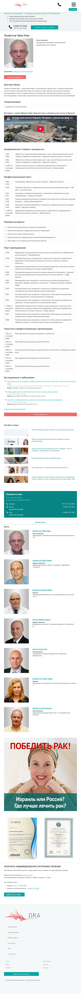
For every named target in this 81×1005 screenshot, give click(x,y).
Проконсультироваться (15, 77)
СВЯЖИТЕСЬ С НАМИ (13, 894)
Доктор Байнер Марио (41, 619)
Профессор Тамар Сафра (42, 679)
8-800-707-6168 (33, 888)
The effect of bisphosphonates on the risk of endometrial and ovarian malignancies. (35, 400)
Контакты (45, 968)
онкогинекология (27, 71)
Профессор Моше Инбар (42, 590)
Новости (45, 964)
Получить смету (40, 522)
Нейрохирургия (13, 938)
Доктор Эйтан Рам (39, 649)
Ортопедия (11, 943)
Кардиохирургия (13, 932)
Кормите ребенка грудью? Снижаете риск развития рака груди (53, 430)
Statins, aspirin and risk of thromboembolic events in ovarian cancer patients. (32, 392)
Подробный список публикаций (14, 409)
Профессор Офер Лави (41, 531)
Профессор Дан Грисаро (42, 708)
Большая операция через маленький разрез (46, 458)
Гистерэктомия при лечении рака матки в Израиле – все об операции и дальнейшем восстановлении (52, 450)
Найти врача (46, 961)
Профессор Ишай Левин (42, 560)
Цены (7, 964)
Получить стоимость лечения (45, 27)
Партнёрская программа (32, 980)
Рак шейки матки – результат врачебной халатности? (50, 467)
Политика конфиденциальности (15, 980)
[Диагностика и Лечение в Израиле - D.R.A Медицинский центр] (20, 4)
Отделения (11, 954)
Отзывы (73, 9)
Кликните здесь (27, 875)
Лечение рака (12, 927)
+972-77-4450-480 (20, 886)
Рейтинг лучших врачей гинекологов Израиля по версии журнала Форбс (50, 440)
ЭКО (9, 948)
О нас (7, 961)
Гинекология (17, 71)
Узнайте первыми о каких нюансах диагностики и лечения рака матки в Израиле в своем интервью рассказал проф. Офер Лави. (53, 478)
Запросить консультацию (21, 974)
